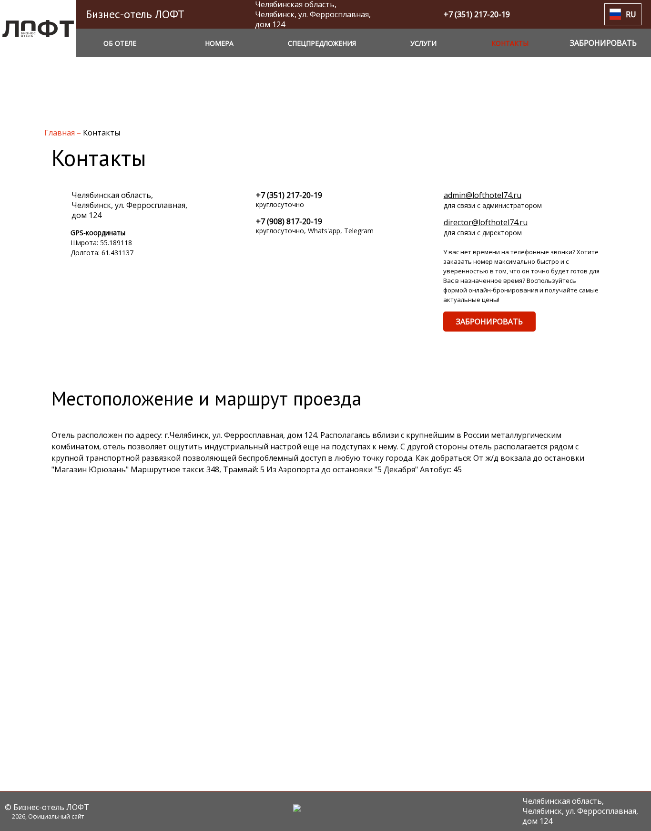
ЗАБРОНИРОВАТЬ (489, 321)
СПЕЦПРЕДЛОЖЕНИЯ (322, 43)
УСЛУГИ (423, 43)
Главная (60, 132)
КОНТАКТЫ (510, 43)
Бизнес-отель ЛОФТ (135, 14)
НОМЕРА (219, 43)
